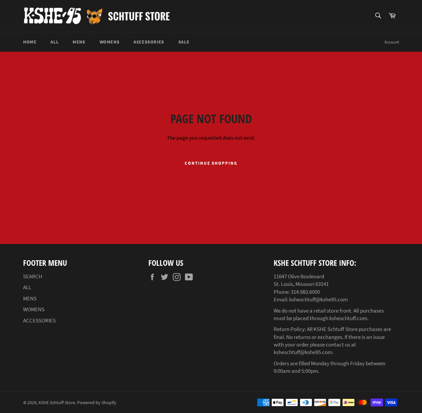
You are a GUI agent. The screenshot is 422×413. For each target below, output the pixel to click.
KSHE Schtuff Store (57, 402)
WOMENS (110, 42)
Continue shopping (211, 163)
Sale (183, 42)
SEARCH (32, 276)
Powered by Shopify (96, 402)
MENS (79, 42)
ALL (54, 42)
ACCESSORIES (149, 42)
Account (391, 42)
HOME (29, 42)
